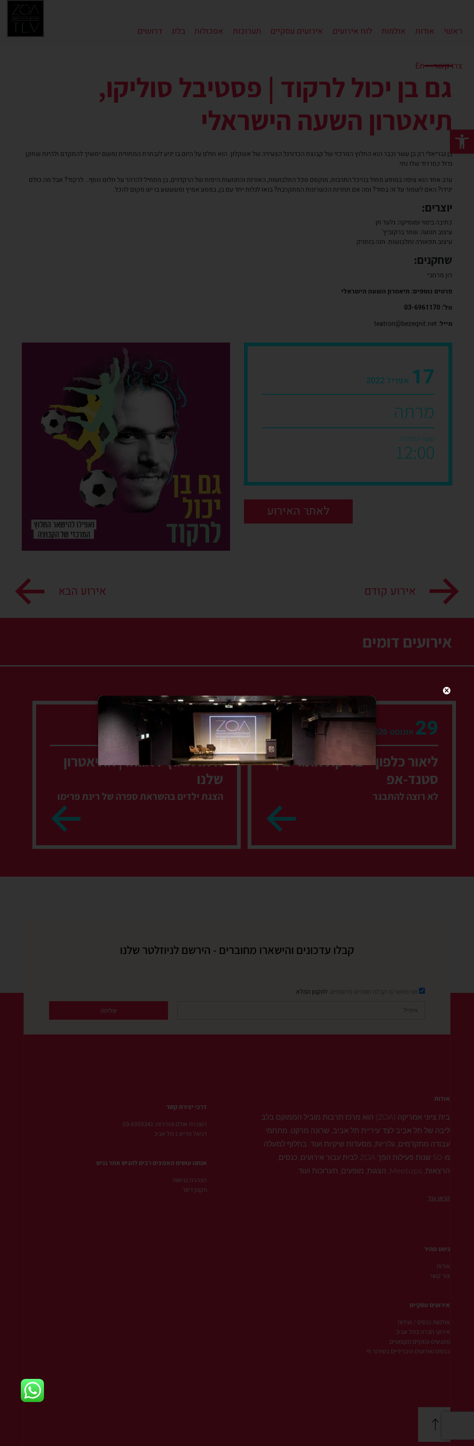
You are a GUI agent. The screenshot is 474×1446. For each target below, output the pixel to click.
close (446, 690)
